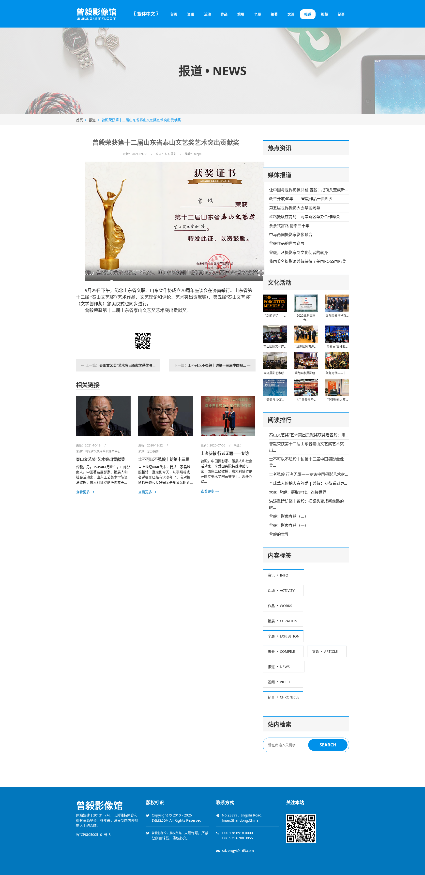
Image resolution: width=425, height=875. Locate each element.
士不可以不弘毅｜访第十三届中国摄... (217, 365)
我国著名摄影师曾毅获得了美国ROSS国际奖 (307, 261)
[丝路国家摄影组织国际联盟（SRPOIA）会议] (306, 360)
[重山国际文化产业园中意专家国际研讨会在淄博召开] (275, 333)
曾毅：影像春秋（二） (288, 516)
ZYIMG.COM (160, 820)
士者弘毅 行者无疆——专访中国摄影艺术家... (308, 474)
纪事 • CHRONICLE (283, 697)
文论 (291, 14)
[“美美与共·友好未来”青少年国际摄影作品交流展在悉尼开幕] (275, 386)
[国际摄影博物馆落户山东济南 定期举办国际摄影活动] (337, 302)
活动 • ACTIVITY (283, 590)
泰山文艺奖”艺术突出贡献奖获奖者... (127, 365)
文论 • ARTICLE (327, 651)
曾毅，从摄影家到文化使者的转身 (298, 252)
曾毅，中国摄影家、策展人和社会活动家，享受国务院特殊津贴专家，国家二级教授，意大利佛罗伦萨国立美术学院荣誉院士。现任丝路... (226, 471)
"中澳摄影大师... (337, 400)
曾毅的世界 (279, 534)
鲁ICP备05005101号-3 (93, 834)
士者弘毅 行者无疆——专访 (225, 453)
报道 (307, 14)
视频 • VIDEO (283, 682)
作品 (224, 14)
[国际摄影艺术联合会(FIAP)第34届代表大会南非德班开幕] (275, 360)
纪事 (341, 14)
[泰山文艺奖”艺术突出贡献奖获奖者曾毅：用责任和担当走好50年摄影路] (103, 415)
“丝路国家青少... (305, 346)
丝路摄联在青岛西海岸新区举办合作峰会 (304, 216)
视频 (324, 14)
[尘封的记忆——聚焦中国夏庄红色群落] (275, 302)
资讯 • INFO (283, 575)
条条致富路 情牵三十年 (289, 225)
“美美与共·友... (274, 400)
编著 (274, 14)
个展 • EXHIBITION (283, 636)
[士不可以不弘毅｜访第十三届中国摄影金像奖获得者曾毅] (165, 415)
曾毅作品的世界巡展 (286, 243)
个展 (257, 14)
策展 (240, 14)
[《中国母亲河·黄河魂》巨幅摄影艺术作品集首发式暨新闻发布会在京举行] (306, 386)
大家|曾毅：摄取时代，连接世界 (297, 492)
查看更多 (83, 491)
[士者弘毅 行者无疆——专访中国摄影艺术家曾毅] (228, 415)
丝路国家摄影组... (305, 373)
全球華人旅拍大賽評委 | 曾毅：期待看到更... (308, 483)
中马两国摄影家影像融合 (290, 234)
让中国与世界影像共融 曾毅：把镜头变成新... (308, 190)
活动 (207, 14)
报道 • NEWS (284, 666)
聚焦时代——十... (337, 373)
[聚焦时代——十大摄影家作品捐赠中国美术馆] (337, 360)
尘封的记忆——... (274, 315)
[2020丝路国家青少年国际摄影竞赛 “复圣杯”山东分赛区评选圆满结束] (306, 302)
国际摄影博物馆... (337, 315)
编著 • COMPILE (283, 651)
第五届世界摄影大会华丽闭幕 (294, 207)
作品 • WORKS (283, 605)
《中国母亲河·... (306, 400)
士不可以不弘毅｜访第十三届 (163, 459)
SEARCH (327, 745)
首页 (173, 14)
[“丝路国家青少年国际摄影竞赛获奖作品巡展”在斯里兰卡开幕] (306, 333)
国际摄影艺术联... (274, 373)
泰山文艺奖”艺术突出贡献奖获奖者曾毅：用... (308, 435)
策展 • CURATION (283, 621)
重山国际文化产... (274, 346)
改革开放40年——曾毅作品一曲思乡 (301, 198)
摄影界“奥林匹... (337, 346)
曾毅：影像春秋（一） (288, 525)
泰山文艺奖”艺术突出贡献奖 (100, 459)
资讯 (190, 14)
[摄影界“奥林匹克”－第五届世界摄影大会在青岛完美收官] (337, 333)
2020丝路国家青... (306, 317)
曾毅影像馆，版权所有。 (168, 833)
